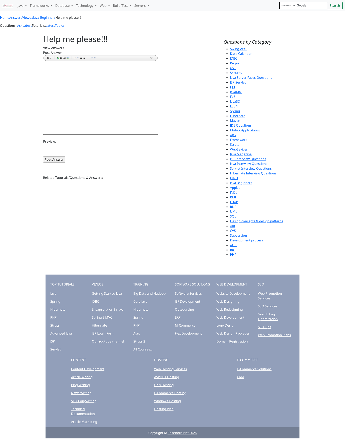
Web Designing (227, 301)
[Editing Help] (151, 58)
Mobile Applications (245, 130)
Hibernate (237, 116)
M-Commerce (185, 325)
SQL (233, 216)
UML (233, 211)
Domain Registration (232, 341)
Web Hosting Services (170, 369)
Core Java (140, 301)
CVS (233, 230)
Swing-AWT (238, 49)
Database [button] (62, 5)
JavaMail (236, 92)
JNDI (233, 192)
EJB (232, 87)
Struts (234, 144)
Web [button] (103, 5)
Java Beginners (241, 183)
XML (233, 68)
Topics (59, 25)
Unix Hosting (164, 385)
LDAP (234, 202)
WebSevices (239, 149)
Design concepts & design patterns (256, 221)
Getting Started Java (107, 293)
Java (53, 293)
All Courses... (143, 349)
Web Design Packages (233, 333)
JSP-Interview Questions (248, 159)
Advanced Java (61, 333)
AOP (233, 245)
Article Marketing (84, 421)
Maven (235, 120)
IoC (232, 250)
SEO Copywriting (83, 401)
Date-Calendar (241, 53)
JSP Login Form (103, 333)
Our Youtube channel (108, 341)
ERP (178, 317)
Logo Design (225, 325)
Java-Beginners (44, 17)
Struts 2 (139, 341)
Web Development (230, 317)
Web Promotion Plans (274, 335)
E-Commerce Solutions (254, 369)
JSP (52, 341)
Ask (20, 25)
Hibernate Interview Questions (253, 173)
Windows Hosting (167, 401)
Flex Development (188, 333)
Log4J (234, 106)
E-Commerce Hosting (170, 393)
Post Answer (52, 52)
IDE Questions (241, 125)
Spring (235, 111)
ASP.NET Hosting (166, 377)
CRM (240, 377)
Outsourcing (184, 309)
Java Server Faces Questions (251, 77)
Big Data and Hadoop (149, 293)
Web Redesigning (229, 309)
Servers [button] (140, 5)
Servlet (55, 349)
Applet (235, 187)
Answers (15, 17)
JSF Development (187, 301)
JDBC (233, 58)
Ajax (233, 135)
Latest (27, 25)
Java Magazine (241, 154)
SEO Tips (264, 327)
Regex (234, 63)
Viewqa (27, 17)
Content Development (87, 369)
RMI (233, 197)
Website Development (233, 293)
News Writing (81, 393)
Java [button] (21, 5)
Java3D (235, 101)
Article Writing (82, 377)
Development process (246, 240)
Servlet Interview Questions (251, 168)
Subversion (238, 235)
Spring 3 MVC (102, 317)
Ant (232, 226)
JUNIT (234, 178)
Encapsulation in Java (108, 309)
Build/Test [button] (121, 5)
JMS (233, 97)
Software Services (188, 293)
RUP (233, 207)
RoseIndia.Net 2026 (182, 433)
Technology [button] (85, 5)
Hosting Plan (163, 409)
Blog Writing (80, 385)
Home (4, 17)
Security (236, 73)
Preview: (49, 141)
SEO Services (267, 306)
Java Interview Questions (248, 163)
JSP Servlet (238, 82)
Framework (238, 140)
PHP (233, 254)
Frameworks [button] (40, 5)
